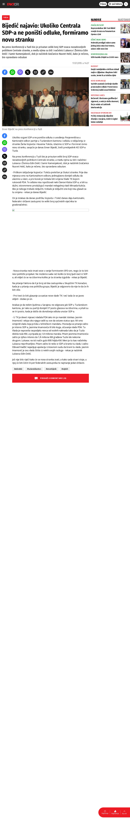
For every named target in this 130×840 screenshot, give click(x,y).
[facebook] (4, 72)
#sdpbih (65, 369)
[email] (35, 72)
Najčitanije (115, 813)
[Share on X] (27, 72)
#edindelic (18, 369)
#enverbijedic (51, 369)
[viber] (20, 72)
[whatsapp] (12, 72)
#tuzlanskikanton (34, 369)
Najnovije (105, 813)
